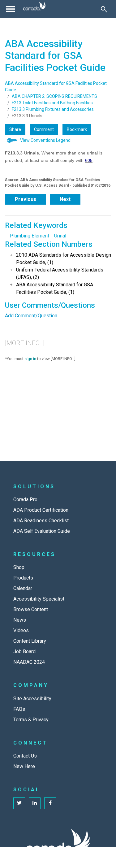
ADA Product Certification (40, 510)
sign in (30, 358)
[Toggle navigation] (10, 8)
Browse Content (30, 609)
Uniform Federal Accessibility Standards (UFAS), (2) (59, 273)
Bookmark (77, 129)
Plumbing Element (29, 236)
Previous (25, 199)
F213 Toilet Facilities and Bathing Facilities (52, 102)
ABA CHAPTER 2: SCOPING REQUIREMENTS (54, 96)
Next (65, 199)
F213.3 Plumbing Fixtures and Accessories (53, 109)
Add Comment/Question (31, 316)
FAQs (19, 709)
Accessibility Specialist (38, 599)
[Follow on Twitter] (19, 803)
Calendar (22, 588)
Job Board (24, 651)
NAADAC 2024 (29, 662)
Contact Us (25, 756)
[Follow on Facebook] (50, 803)
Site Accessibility (32, 698)
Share (15, 129)
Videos (21, 630)
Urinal (60, 236)
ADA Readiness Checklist (41, 520)
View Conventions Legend (45, 140)
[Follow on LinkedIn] (35, 803)
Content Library (29, 641)
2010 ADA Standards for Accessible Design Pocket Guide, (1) (63, 258)
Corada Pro (25, 499)
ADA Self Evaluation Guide (41, 531)
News (19, 620)
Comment (44, 129)
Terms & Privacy (31, 720)
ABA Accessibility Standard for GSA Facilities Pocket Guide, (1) (54, 288)
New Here (24, 766)
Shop (18, 567)
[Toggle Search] (104, 9)
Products (23, 578)
